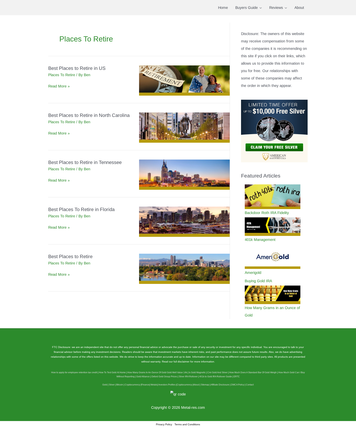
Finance (145, 384)
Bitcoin (119, 384)
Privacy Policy (164, 424)
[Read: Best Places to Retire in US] (184, 80)
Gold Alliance (143, 376)
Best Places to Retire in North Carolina (89, 115)
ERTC (237, 376)
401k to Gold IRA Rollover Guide (215, 376)
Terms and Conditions (187, 424)
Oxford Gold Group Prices (164, 376)
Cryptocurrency (132, 384)
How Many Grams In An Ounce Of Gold (146, 372)
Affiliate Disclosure (220, 384)
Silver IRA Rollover (188, 376)
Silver (112, 384)
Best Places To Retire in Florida (81, 209)
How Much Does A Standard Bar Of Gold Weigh (253, 372)
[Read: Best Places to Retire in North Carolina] (184, 127)
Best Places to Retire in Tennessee (85, 162)
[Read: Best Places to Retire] (184, 268)
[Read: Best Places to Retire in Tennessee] (184, 174)
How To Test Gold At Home (112, 372)
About (196, 384)
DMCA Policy (237, 384)
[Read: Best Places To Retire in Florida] (184, 221)
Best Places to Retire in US (77, 68)
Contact (250, 384)
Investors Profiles (167, 384)
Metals (154, 384)
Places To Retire (61, 75)
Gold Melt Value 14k (177, 372)
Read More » (59, 86)
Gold (104, 384)
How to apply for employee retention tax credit (74, 372)
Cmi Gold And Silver (217, 372)
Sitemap (205, 384)
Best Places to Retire (70, 256)
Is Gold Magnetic (197, 372)
